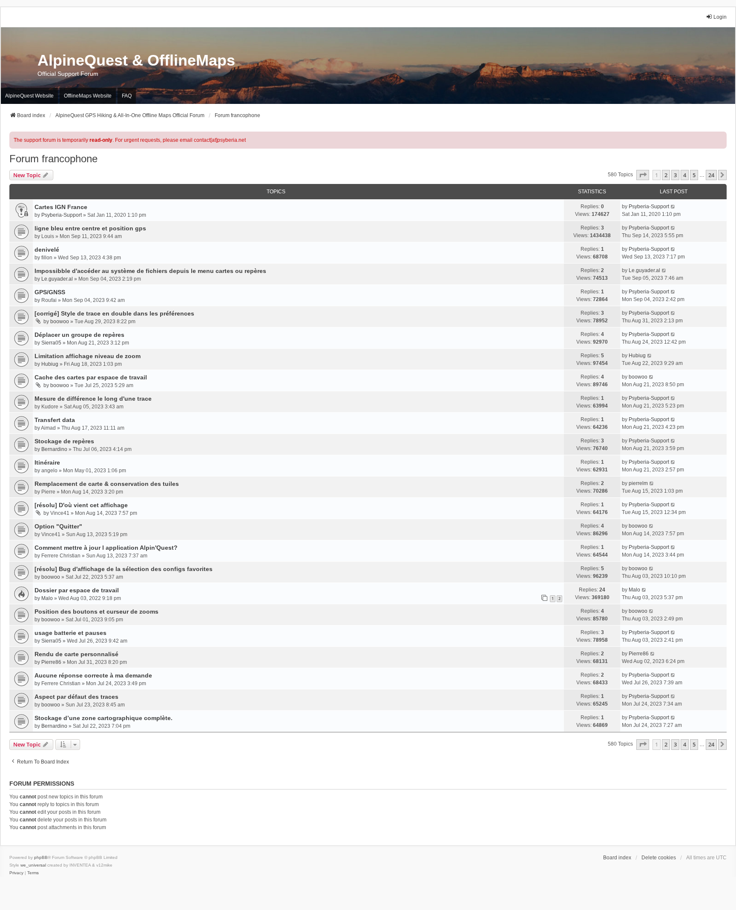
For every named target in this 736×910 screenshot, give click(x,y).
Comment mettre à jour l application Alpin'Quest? (106, 547)
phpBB (41, 857)
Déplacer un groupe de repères (79, 334)
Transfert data (54, 419)
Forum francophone (53, 158)
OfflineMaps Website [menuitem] (88, 96)
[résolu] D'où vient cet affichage (81, 505)
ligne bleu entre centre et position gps (90, 228)
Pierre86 (51, 662)
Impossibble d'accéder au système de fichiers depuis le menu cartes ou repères (150, 270)
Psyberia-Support (61, 215)
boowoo (59, 321)
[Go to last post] (673, 206)
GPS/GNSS (49, 292)
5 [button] (694, 175)
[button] (642, 175)
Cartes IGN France (60, 207)
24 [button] (711, 175)
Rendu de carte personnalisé (76, 654)
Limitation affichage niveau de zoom (87, 356)
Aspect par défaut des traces (76, 696)
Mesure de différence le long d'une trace (93, 398)
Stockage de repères (64, 441)
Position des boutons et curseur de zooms (96, 611)
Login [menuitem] (720, 17)
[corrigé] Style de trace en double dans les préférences (114, 313)
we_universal (33, 865)
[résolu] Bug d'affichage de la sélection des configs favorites (123, 569)
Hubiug (49, 364)
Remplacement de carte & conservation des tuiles (106, 483)
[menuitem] (16, 873)
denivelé (46, 249)
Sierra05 (51, 343)
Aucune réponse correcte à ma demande (93, 675)
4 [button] (684, 175)
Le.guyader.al (57, 279)
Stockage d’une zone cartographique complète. (103, 718)
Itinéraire (47, 462)
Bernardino (54, 449)
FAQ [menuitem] (127, 96)
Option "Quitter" (58, 526)
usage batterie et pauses (70, 632)
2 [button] (665, 175)
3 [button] (675, 175)
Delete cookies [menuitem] (658, 858)
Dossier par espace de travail (76, 590)
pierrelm (638, 483)
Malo (47, 598)
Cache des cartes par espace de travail (90, 377)
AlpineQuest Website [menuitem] (29, 96)
